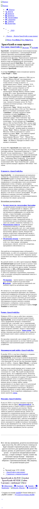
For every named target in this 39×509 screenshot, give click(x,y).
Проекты (10, 16)
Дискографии (12, 17)
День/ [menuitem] (15, 40)
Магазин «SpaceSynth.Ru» (11, 399)
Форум (10, 12)
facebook (7, 283)
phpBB (18, 493)
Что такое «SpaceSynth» (10, 47)
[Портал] (4, 2)
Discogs (21, 488)
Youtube (30, 486)
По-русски (25, 47)
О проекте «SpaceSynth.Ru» (12, 171)
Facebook (20, 486)
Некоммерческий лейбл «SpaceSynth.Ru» (17, 350)
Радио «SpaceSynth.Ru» (10, 312)
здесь (15, 393)
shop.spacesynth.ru (25, 404)
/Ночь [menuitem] (29, 40)
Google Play (33, 488)
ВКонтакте (7, 486)
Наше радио (26, 330)
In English (35, 47)
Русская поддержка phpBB (24, 495)
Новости (10, 14)
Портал (11, 10)
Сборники (11, 19)
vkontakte (8, 280)
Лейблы (10, 21)
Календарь (11, 23)
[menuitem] (12, 30)
